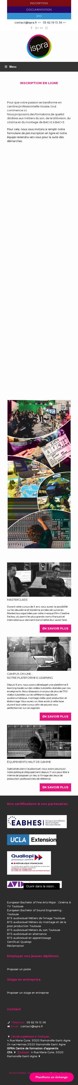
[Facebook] (31, 27)
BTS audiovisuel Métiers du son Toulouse (33, 930)
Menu (12, 67)
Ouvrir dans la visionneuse (43, 886)
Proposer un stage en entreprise (28, 992)
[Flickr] (41, 27)
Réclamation (15, 945)
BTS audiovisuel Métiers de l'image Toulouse (36, 918)
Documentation (39, 9)
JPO (39, 16)
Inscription (39, 3)
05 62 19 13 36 (52, 22)
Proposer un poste (19, 969)
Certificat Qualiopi (19, 941)
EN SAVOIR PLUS (55, 628)
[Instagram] (46, 27)
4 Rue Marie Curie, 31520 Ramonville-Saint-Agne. (39, 1040)
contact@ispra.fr (26, 22)
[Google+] (36, 27)
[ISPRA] (39, 46)
